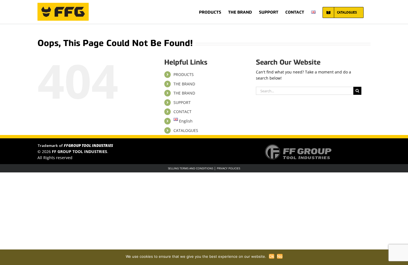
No (280, 256)
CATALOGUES (185, 130)
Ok (271, 256)
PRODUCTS (183, 74)
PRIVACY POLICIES (228, 168)
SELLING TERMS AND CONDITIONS (190, 168)
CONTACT (182, 111)
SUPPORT (182, 102)
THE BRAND (184, 83)
